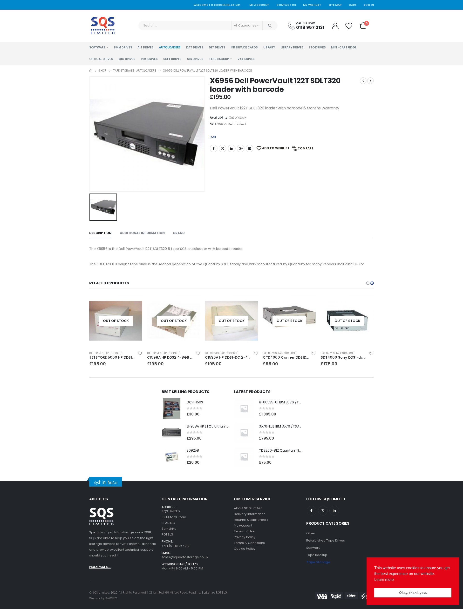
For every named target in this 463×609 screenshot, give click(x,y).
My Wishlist (312, 5)
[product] (172, 408)
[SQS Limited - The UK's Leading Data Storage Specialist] (102, 25)
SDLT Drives (172, 59)
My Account (259, 5)
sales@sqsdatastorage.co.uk (185, 557)
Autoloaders (170, 47)
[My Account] (335, 25)
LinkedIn (232, 148)
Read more (134, 302)
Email (249, 148)
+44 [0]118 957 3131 (176, 545)
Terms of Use (244, 531)
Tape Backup (219, 59)
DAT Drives (194, 47)
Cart (353, 5)
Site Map (334, 5)
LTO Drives (317, 47)
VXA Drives (246, 59)
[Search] (270, 25)
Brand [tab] (179, 233)
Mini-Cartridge (343, 47)
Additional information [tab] (142, 233)
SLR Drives (195, 59)
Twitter (222, 148)
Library (269, 47)
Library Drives (292, 47)
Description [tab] (100, 233)
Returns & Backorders (251, 519)
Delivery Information (250, 514)
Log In (369, 5)
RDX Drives (149, 59)
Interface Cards (244, 47)
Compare (305, 148)
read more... (100, 567)
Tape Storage (113, 353)
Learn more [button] (384, 579)
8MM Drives (123, 47)
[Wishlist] (349, 25)
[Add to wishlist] (139, 353)
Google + (241, 148)
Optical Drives (101, 59)
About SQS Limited (248, 508)
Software (97, 47)
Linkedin (334, 510)
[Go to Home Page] (90, 71)
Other (310, 533)
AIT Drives (145, 47)
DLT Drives (217, 47)
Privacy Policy (244, 537)
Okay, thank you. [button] (413, 593)
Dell (213, 137)
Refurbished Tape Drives (325, 540)
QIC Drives (127, 59)
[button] (368, 283)
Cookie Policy (244, 548)
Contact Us (286, 5)
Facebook (214, 148)
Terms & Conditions (249, 543)
